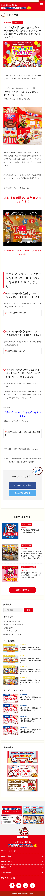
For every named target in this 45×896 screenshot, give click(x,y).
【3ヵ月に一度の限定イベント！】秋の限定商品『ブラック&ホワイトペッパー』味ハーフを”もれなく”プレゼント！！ (31, 556)
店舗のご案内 (6, 856)
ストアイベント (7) (10, 631)
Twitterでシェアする (22, 493)
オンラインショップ (8, 851)
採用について (6, 867)
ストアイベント (18, 22)
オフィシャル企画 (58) (11, 621)
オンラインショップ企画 (28, 567)
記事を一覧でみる (22, 590)
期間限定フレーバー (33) (12, 634)
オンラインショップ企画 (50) (13, 625)
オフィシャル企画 (26, 524)
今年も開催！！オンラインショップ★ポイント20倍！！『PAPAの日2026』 (31, 575)
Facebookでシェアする (22, 485)
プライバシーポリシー (9, 878)
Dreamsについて (7, 862)
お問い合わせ (6, 872)
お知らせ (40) (8, 628)
